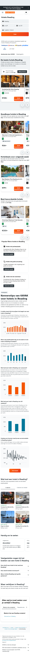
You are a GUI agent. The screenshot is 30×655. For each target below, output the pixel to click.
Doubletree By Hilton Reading (10, 89)
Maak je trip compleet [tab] (9, 607)
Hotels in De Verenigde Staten (11, 629)
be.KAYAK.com (6, 627)
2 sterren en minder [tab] (22, 487)
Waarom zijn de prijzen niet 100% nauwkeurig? (11, 650)
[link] (8, 254)
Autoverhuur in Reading (10, 616)
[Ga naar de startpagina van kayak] (10, 12)
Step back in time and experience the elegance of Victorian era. (12, 135)
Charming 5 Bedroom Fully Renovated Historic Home (12, 220)
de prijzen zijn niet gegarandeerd (9, 640)
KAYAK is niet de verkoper (9, 645)
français (19, 8)
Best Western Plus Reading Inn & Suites (12, 179)
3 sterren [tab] (8, 487)
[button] (28, 8)
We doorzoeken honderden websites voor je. (14, 647)
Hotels (12, 627)
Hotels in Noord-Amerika (20, 627)
